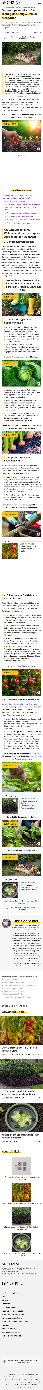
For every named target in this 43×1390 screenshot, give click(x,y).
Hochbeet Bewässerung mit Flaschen (18, 997)
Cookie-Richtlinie (9, 1329)
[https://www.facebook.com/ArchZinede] (14, 1354)
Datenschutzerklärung (12, 1318)
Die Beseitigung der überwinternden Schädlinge (19, 704)
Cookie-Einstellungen (11, 1336)
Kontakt (5, 1325)
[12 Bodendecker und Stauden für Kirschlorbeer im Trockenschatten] (10, 806)
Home (3, 7)
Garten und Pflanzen (28, 7)
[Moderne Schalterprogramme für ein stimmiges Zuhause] (21, 1175)
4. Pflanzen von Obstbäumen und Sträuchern (23, 220)
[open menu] (39, 3)
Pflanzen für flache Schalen (14, 991)
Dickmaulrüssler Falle (12, 985)
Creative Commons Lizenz (12, 1311)
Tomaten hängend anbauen (14, 988)
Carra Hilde (11, 1141)
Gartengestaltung (13, 7)
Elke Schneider (12, 32)
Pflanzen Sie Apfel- (13, 615)
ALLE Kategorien (9, 1307)
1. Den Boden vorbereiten (16, 201)
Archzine (13, 3)
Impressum (6, 1304)
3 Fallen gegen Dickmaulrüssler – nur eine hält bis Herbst (29, 887)
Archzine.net (13, 1264)
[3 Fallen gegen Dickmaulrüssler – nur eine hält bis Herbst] (10, 890)
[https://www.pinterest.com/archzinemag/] (21, 1354)
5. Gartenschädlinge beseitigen (18, 223)
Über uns (5, 1300)
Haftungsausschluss (11, 1332)
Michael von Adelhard (17, 1054)
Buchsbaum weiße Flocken (14, 994)
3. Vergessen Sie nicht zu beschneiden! (21, 216)
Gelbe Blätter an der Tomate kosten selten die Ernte (30, 548)
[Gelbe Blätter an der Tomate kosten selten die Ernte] (10, 551)
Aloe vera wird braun (30, 985)
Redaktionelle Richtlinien (13, 1314)
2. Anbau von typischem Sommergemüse (22, 213)
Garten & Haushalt (34, 927)
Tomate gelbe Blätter (11, 979)
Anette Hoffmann (14, 1098)
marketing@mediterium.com (16, 1293)
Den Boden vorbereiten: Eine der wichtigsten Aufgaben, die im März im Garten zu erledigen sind (22, 207)
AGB (3, 1297)
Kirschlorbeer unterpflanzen (14, 982)
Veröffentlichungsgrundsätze (15, 1322)
